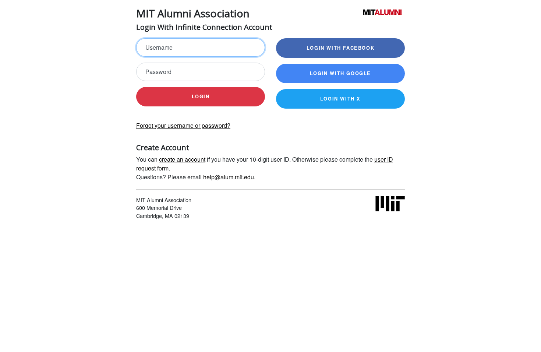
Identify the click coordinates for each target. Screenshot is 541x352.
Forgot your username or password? (183, 125)
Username (159, 47)
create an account (182, 159)
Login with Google (340, 73)
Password (158, 71)
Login (201, 96)
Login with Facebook (340, 48)
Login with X (340, 98)
